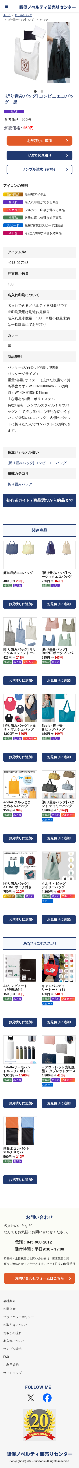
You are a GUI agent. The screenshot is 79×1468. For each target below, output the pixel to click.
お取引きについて (15, 1325)
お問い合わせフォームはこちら (39, 1278)
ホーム (7, 15)
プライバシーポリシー (18, 1317)
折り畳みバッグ (23, 15)
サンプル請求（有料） (39, 169)
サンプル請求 (12, 1348)
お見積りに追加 (39, 141)
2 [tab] (43, 92)
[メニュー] (6, 6)
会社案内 (9, 1301)
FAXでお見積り (40, 155)
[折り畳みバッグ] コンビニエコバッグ (37, 463)
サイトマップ (12, 1373)
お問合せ (9, 1309)
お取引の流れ (12, 1333)
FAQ (6, 1357)
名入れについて (14, 1341)
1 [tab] (36, 92)
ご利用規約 (11, 1364)
